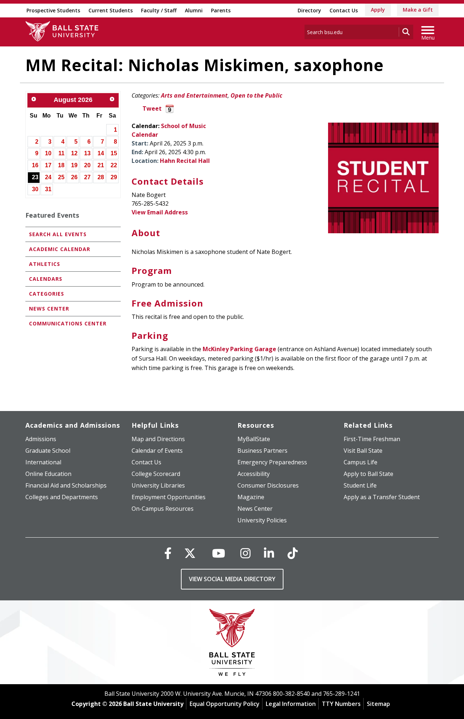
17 (48, 165)
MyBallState (253, 439)
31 (48, 189)
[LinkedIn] (269, 553)
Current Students (110, 10)
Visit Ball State (363, 451)
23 (35, 177)
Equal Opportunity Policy (225, 704)
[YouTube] (218, 553)
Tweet (152, 108)
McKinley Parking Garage (239, 349)
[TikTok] (292, 553)
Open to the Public (256, 95)
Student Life (360, 485)
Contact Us (344, 10)
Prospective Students (53, 10)
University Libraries (158, 485)
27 (87, 177)
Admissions (40, 439)
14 (101, 153)
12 (74, 153)
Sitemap (378, 704)
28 (101, 177)
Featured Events (52, 215)
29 (114, 177)
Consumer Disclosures (268, 485)
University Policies (262, 520)
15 (114, 153)
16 (35, 165)
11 (61, 153)
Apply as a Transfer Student (382, 497)
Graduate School (47, 451)
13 (87, 153)
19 (74, 165)
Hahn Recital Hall (185, 161)
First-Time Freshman (372, 439)
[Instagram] (245, 553)
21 (101, 165)
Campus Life (360, 462)
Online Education (48, 474)
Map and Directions (158, 439)
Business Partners (262, 451)
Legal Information (291, 704)
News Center (49, 308)
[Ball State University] (232, 644)
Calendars (45, 278)
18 (61, 165)
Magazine (250, 497)
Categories (46, 293)
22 (114, 165)
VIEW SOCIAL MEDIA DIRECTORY (232, 579)
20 (87, 165)
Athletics (44, 263)
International (43, 462)
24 (48, 177)
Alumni (194, 10)
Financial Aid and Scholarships (66, 485)
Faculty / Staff (159, 10)
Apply (378, 9)
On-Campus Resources (163, 509)
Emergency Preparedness (272, 462)
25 (61, 177)
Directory (309, 10)
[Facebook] (167, 553)
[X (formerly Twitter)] (190, 553)
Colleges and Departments (61, 497)
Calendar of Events (157, 451)
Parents (221, 10)
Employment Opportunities (169, 497)
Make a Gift (418, 9)
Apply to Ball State (368, 474)
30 (35, 189)
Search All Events (58, 234)
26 (74, 177)
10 (48, 153)
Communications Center (68, 323)
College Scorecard (156, 474)
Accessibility (253, 474)
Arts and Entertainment (194, 95)
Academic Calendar (59, 249)
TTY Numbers (341, 704)
